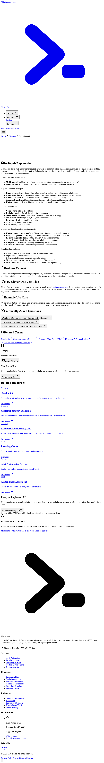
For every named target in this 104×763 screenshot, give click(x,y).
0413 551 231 (11, 736)
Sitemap (29, 758)
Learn (3, 136)
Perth (27, 531)
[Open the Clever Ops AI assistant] (2, 760)
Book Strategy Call (9, 377)
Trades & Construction (15, 698)
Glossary (12, 136)
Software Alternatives (14, 681)
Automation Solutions (15, 684)
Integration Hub (12, 677)
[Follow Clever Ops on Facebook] (2, 749)
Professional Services (14, 703)
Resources (11, 117)
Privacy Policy (7, 758)
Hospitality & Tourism (15, 705)
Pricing (9, 120)
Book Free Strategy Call (11, 511)
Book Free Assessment (10, 128)
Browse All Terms (11, 361)
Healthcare (10, 700)
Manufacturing (12, 707)
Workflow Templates (14, 686)
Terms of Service (19, 758)
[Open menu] (3, 132)
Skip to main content (9, 2)
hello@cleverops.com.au (16, 738)
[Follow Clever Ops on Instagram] (5, 749)
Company (10, 124)
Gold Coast (34, 531)
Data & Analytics (13, 667)
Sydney (14, 531)
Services (10, 113)
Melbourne (5, 531)
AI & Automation (13, 658)
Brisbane (20, 531)
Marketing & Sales (13, 662)
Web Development (13, 660)
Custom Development (15, 665)
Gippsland (44, 531)
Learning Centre (12, 688)
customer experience (61, 287)
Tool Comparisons (13, 679)
